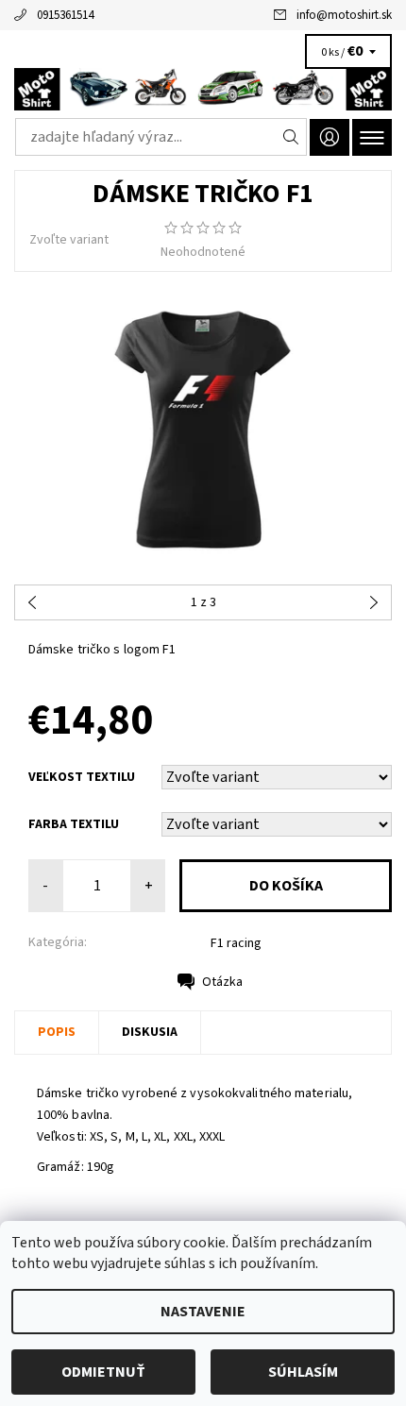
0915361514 (65, 15)
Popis (57, 1032)
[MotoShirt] (203, 89)
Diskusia (150, 1032)
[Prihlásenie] (329, 137)
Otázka (222, 982)
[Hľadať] (291, 137)
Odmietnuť (103, 1372)
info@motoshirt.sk (344, 15)
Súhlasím (303, 1372)
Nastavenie (203, 1311)
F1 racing (236, 943)
